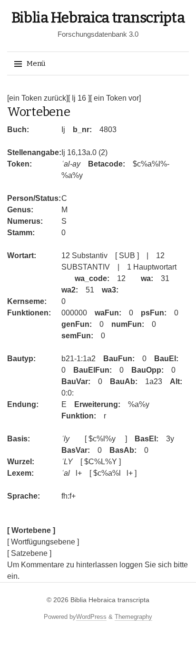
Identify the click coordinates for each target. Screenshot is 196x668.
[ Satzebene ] (29, 553)
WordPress (91, 616)
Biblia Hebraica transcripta (98, 17)
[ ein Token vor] (115, 98)
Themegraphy (133, 616)
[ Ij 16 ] (79, 98)
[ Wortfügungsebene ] (43, 542)
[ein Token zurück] (37, 98)
